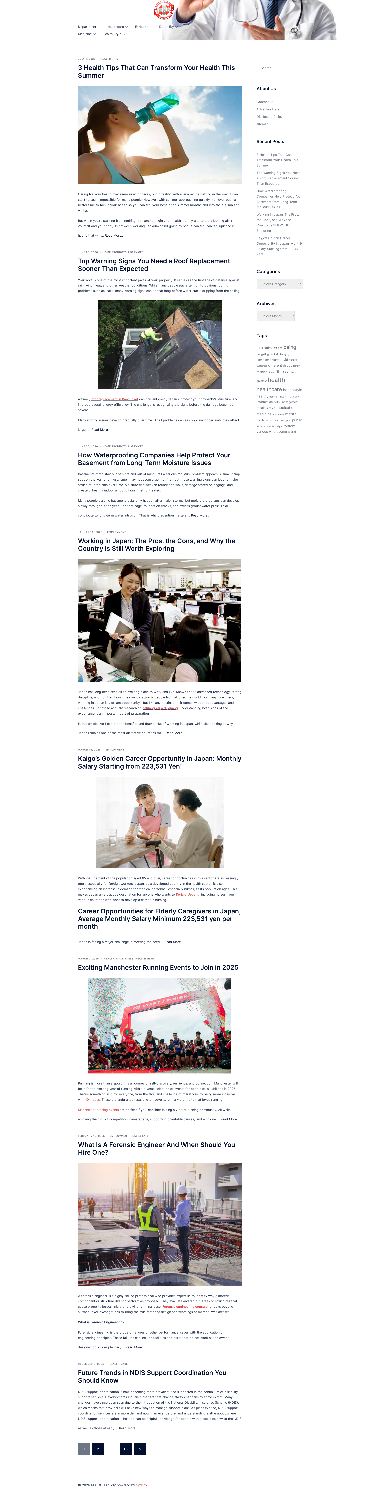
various (262, 432)
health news (145, 958)
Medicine (85, 34)
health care (118, 1363)
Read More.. (114, 235)
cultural (293, 359)
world (292, 432)
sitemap (263, 124)
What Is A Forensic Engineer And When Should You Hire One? (156, 1148)
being (289, 347)
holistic (273, 396)
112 (126, 1449)
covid (284, 360)
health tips (109, 58)
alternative (265, 348)
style (279, 426)
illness (282, 396)
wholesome (278, 432)
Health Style (112, 34)
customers (262, 366)
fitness (282, 371)
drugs (287, 365)
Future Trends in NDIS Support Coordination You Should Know (152, 1376)
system (289, 426)
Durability (166, 27)
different (275, 365)
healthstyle (292, 389)
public (297, 420)
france (292, 372)
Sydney (141, 1485)
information (265, 402)
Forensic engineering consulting (187, 1306)
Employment (116, 532)
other (269, 420)
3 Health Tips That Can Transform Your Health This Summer (156, 71)
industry (293, 396)
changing (284, 354)
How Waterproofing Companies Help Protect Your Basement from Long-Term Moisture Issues (154, 459)
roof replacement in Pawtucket (114, 399)
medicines (278, 414)
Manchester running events (98, 1110)
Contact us (265, 102)
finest (271, 372)
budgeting (263, 354)
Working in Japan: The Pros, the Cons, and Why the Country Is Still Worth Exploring (156, 544)
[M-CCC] (164, 10)
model (261, 420)
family (296, 365)
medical (271, 408)
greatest (262, 380)
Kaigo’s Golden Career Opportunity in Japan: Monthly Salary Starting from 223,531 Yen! (159, 762)
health (276, 379)
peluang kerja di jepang (160, 708)
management (289, 402)
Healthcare (115, 27)
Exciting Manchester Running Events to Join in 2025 (158, 967)
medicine (264, 414)
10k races (92, 1100)
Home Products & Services (123, 252)
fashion (262, 372)
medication (286, 407)
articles (278, 347)
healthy (262, 396)
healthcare (269, 389)
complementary (268, 360)
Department (87, 27)
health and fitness (119, 958)
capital (274, 354)
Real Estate (140, 1135)
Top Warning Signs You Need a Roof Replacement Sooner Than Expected (154, 264)
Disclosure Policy (270, 117)
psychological (282, 420)
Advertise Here (268, 109)
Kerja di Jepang (187, 894)
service (261, 426)
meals (261, 408)
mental (291, 414)
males (277, 402)
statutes (271, 426)
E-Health (141, 27)
